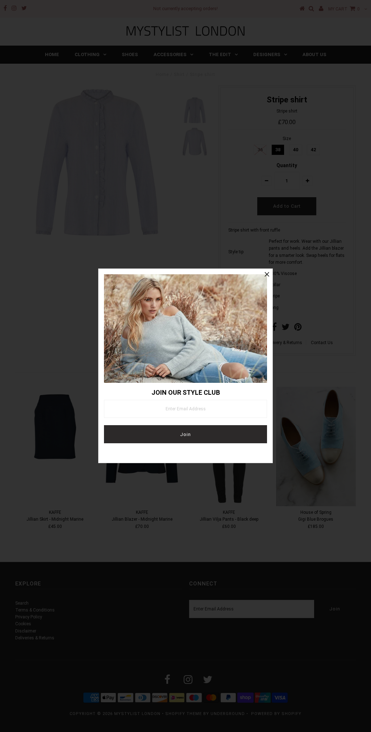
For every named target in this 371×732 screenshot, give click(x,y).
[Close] (267, 274)
